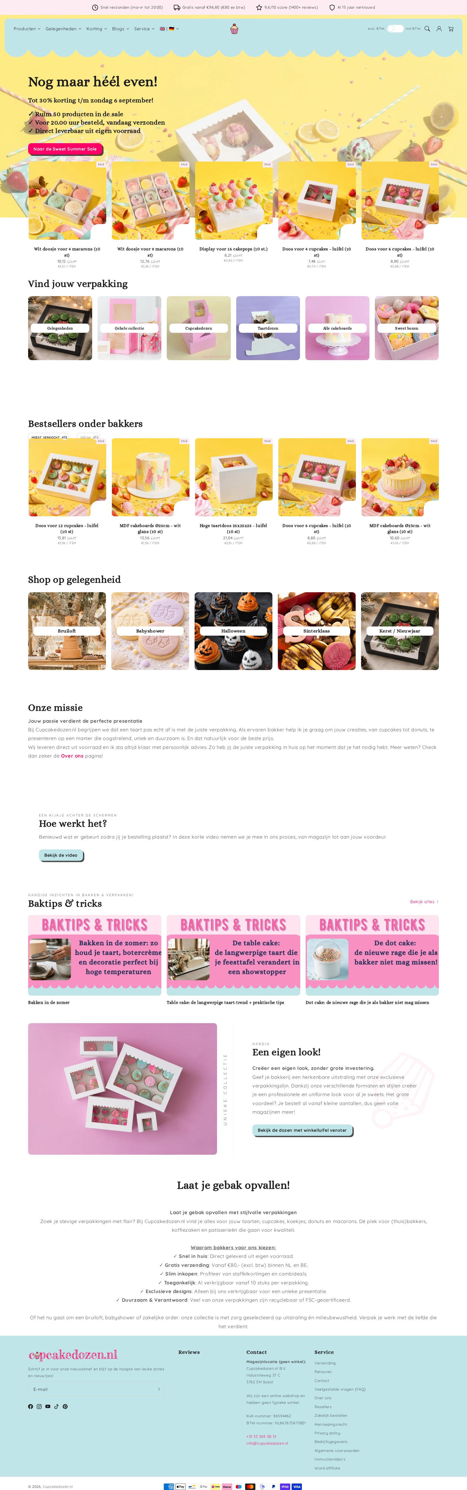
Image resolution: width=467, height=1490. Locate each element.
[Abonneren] (159, 1389)
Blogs (118, 28)
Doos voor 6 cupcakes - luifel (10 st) (400, 251)
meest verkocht (49, 437)
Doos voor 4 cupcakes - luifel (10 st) (316, 251)
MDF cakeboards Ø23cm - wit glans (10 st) (400, 528)
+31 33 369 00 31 (261, 1436)
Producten (25, 28)
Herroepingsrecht (331, 1424)
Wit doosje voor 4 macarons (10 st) (67, 251)
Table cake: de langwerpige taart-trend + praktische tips (225, 1002)
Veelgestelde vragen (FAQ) (340, 1389)
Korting (94, 28)
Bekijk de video (61, 855)
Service (142, 28)
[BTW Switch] (395, 29)
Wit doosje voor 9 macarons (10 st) (150, 251)
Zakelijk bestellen (331, 1415)
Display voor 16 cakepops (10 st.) (233, 249)
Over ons (323, 1397)
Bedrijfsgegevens (331, 1441)
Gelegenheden (61, 28)
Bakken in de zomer (49, 1002)
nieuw (89, 437)
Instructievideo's (330, 1459)
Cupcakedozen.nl (58, 1486)
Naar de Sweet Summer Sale (65, 149)
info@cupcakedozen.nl (267, 1443)
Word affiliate (327, 1468)
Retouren (323, 1371)
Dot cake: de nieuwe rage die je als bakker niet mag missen (367, 1002)
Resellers (323, 1406)
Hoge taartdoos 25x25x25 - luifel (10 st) (233, 528)
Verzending (325, 1363)
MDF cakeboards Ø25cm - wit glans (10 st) (150, 528)
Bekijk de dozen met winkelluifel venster (302, 1130)
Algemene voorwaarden (337, 1450)
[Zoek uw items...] (427, 29)
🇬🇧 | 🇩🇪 (167, 28)
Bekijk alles (423, 901)
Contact (322, 1380)
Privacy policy (327, 1433)
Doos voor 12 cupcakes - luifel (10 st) (67, 528)
